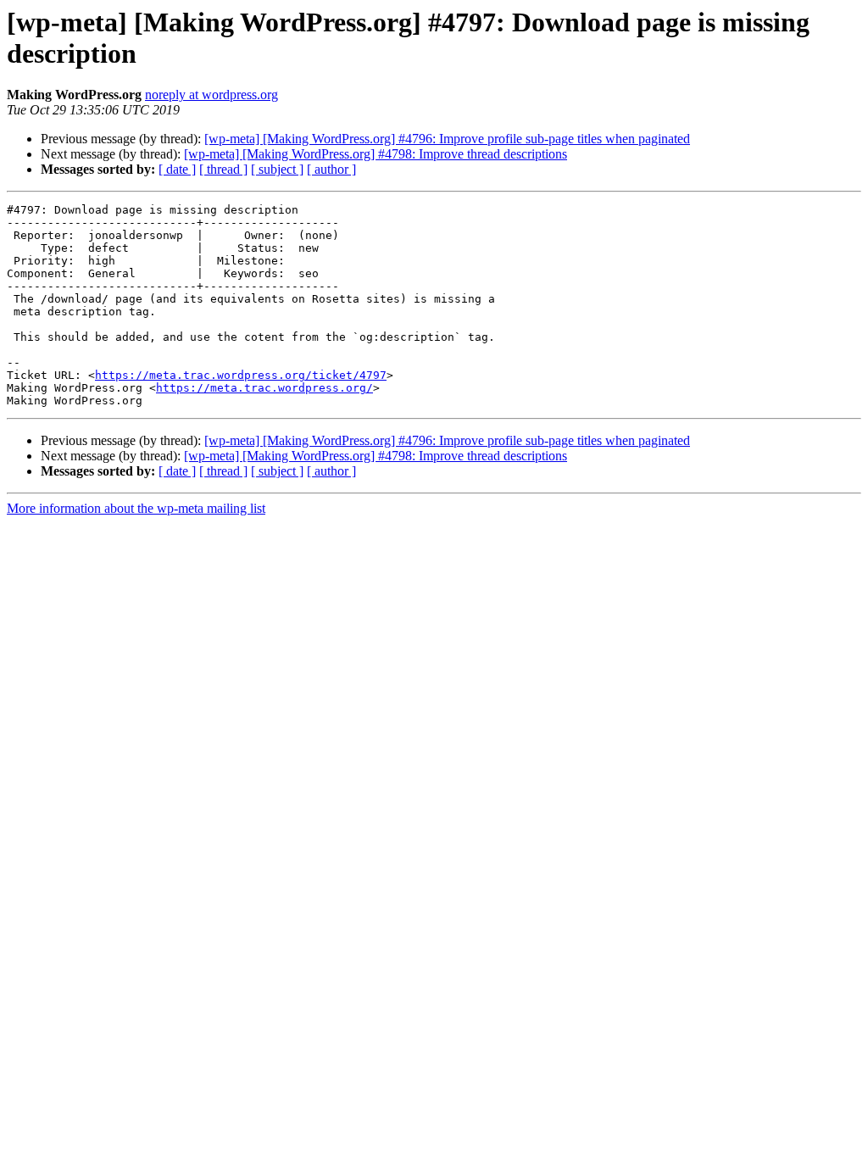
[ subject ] (277, 169)
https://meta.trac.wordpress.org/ (264, 387)
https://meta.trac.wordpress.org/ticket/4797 (241, 375)
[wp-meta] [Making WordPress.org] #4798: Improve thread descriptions (375, 154)
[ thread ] (223, 169)
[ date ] (177, 169)
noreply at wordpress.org (211, 94)
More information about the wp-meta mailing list (136, 508)
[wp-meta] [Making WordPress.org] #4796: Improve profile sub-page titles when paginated (447, 138)
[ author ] (331, 169)
